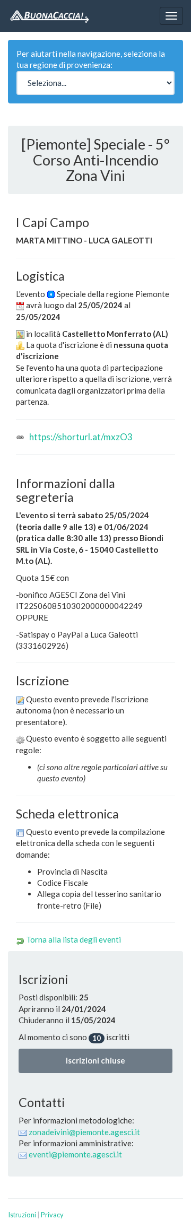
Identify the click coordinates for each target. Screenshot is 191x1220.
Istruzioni (22, 1214)
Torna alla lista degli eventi (73, 939)
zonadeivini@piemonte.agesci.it (84, 1132)
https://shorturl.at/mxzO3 (81, 436)
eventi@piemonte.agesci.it (75, 1154)
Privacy (52, 1214)
